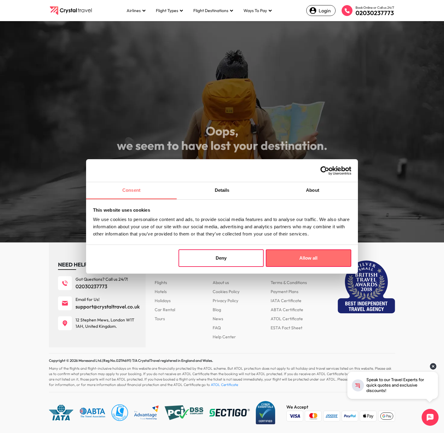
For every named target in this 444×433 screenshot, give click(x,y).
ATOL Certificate (287, 318)
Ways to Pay (255, 10)
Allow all (308, 258)
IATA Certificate (286, 300)
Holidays (163, 300)
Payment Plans (284, 291)
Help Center (224, 337)
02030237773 (375, 13)
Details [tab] (222, 190)
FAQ (217, 327)
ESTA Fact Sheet (286, 327)
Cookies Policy (226, 291)
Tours (160, 318)
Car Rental (165, 309)
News (218, 318)
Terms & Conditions (289, 282)
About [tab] (312, 190)
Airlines (134, 10)
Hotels (161, 291)
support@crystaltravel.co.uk (108, 306)
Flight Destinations (210, 10)
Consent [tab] (131, 190)
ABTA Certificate (287, 309)
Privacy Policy (225, 300)
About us (221, 282)
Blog (217, 309)
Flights (161, 282)
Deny (221, 258)
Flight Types (167, 10)
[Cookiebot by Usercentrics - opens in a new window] (324, 170)
